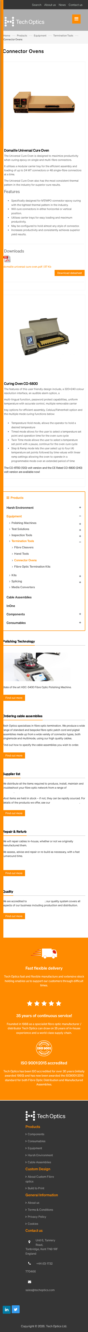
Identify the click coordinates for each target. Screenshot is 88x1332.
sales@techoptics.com (40, 1290)
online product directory (65, 802)
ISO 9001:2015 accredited (44, 1062)
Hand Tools (21, 553)
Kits (14, 575)
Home (6, 35)
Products (22, 35)
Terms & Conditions (40, 1209)
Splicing (17, 581)
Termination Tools (63, 35)
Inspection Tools (22, 535)
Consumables (16, 623)
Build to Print (36, 1188)
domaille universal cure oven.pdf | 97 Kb (27, 266)
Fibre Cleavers (23, 547)
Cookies (33, 1223)
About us (33, 1202)
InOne (11, 606)
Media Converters (23, 587)
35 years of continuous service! (44, 1015)
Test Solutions (20, 529)
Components (16, 614)
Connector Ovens (25, 560)
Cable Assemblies (19, 597)
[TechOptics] (42, 21)
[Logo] (45, 1115)
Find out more (13, 697)
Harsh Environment (20, 507)
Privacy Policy (37, 1216)
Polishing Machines (24, 523)
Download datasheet (69, 273)
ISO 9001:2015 (36, 901)
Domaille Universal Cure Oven (26, 150)
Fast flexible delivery (44, 967)
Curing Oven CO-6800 (21, 383)
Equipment (40, 35)
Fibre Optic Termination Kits (32, 566)
